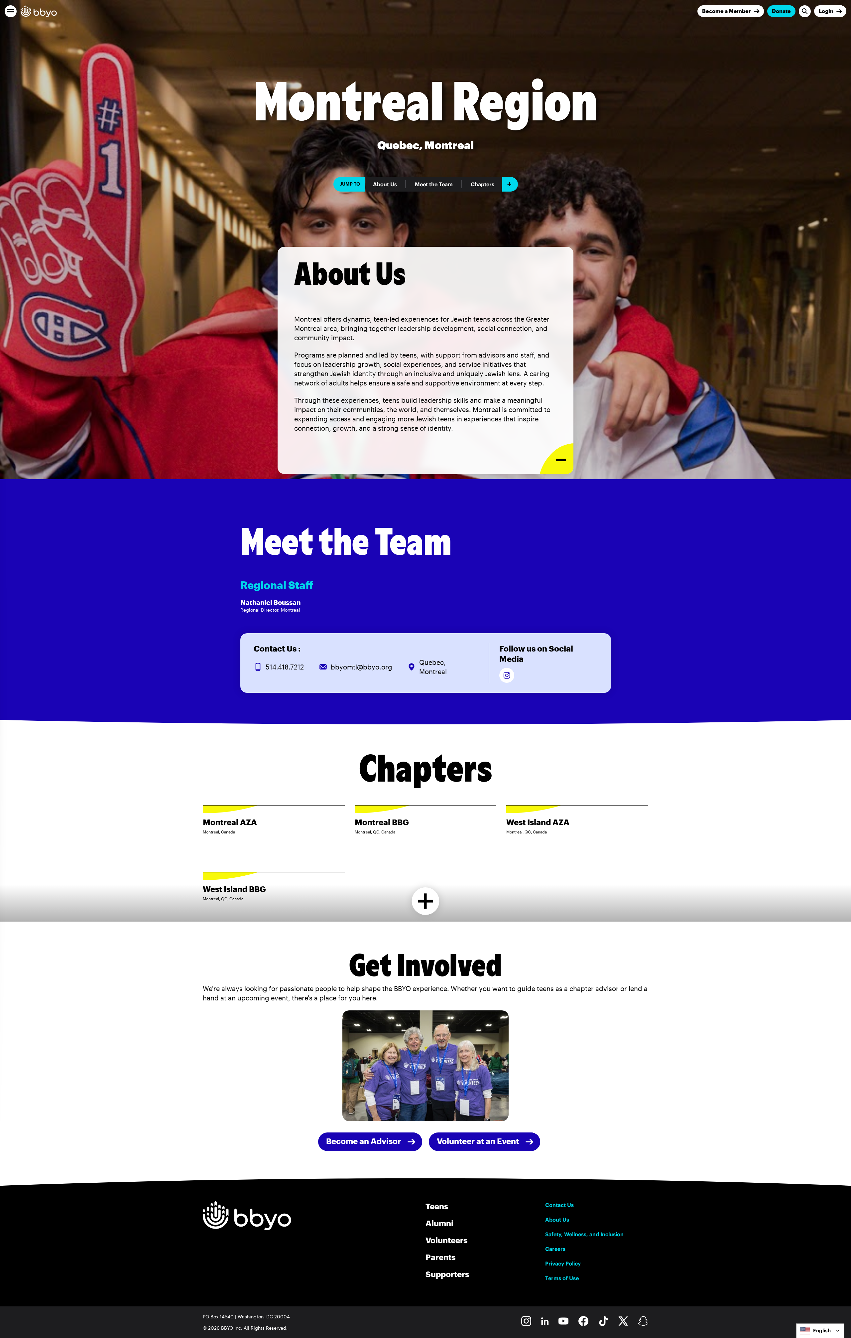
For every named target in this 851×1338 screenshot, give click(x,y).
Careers (555, 1249)
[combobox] (820, 1330)
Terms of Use (562, 1278)
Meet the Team (434, 184)
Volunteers (446, 1240)
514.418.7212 (285, 667)
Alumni (439, 1223)
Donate (781, 11)
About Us (385, 184)
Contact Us (559, 1205)
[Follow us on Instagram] (506, 675)
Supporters (447, 1274)
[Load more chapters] (425, 901)
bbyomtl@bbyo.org (361, 667)
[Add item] (510, 184)
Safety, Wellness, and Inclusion (584, 1234)
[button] (11, 11)
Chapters (482, 184)
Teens (437, 1206)
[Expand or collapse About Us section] (556, 459)
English (822, 1330)
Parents (440, 1257)
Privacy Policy (563, 1263)
